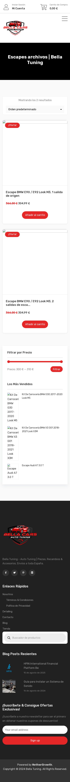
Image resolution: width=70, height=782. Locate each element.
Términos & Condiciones (19, 600)
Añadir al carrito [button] (35, 215)
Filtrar (56, 369)
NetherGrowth (42, 764)
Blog (4, 622)
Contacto (7, 617)
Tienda (6, 628)
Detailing (7, 611)
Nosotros (7, 594)
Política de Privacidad (18, 605)
